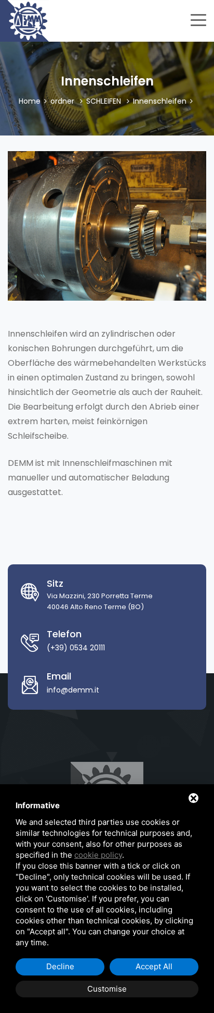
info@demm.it (73, 690)
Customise (107, 989)
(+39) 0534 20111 (76, 648)
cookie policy (98, 855)
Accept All (154, 966)
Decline (60, 966)
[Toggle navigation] (198, 18)
